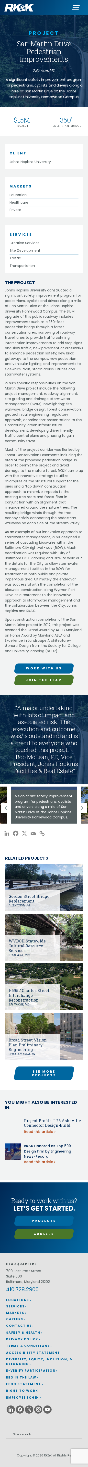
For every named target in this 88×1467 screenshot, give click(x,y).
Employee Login (22, 1397)
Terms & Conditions (28, 1346)
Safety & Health (23, 1332)
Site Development (25, 250)
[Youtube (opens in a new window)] (47, 1409)
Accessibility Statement (33, 1353)
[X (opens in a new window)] (29, 1409)
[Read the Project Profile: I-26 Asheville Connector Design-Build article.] (13, 1125)
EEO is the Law (21, 1377)
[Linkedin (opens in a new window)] (10, 1409)
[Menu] (76, 7)
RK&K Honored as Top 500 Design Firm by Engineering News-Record (47, 1151)
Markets (15, 1313)
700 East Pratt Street (24, 1270)
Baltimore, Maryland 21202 (28, 1281)
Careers (44, 1233)
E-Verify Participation (31, 1370)
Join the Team (44, 680)
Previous (6, 808)
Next (82, 808)
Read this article (38, 1131)
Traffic (15, 258)
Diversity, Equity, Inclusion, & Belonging (39, 1361)
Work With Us (44, 668)
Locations (17, 1300)
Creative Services (24, 242)
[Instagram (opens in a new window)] (38, 1409)
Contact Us (19, 1326)
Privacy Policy (22, 1339)
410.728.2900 (22, 1289)
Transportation (22, 265)
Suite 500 (14, 1276)
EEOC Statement (23, 1384)
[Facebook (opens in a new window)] (20, 1409)
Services (15, 1306)
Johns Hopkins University (30, 161)
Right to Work (22, 1391)
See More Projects (44, 1073)
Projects (44, 1220)
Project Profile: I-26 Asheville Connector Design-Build (52, 1123)
